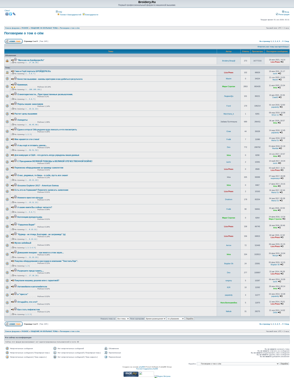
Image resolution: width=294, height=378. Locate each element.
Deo (228, 147)
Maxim (228, 79)
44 (30, 125)
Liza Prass (275, 62)
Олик (228, 131)
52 (36, 150)
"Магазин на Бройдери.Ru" (30, 60)
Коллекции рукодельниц (29, 217)
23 (36, 257)
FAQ (60, 12)
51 (33, 150)
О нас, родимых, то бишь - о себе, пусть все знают (42, 175)
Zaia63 (275, 97)
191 (38, 89)
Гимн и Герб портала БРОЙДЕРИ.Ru (32, 71)
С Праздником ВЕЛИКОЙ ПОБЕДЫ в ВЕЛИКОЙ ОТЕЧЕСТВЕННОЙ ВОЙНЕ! (54, 161)
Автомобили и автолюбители (32, 286)
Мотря (275, 255)
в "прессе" (22, 294)
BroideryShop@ (228, 61)
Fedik (228, 139)
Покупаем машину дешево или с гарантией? (36, 280)
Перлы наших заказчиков (30, 104)
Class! (7, 11)
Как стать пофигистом (28, 309)
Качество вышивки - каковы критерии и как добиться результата (50, 79)
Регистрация (283, 14)
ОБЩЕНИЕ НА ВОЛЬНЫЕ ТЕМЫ (44, 28)
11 (33, 109)
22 (36, 180)
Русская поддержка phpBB (147, 369)
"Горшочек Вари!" (26, 225)
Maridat (275, 148)
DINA (275, 312)
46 (36, 125)
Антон (228, 245)
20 (30, 180)
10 (30, 109)
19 (36, 62)
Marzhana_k (229, 114)
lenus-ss (275, 115)
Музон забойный (22, 243)
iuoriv (275, 73)
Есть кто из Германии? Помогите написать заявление (41, 190)
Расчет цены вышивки (25, 114)
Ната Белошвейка (228, 303)
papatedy (275, 107)
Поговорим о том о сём (69, 28)
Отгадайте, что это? (27, 302)
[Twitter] (10, 14)
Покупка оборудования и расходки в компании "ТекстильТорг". (46, 261)
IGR (228, 287)
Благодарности (91, 15)
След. (286, 41)
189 (30, 89)
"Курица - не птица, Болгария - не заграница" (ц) (41, 234)
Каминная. (22, 85)
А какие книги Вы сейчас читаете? (34, 207)
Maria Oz (275, 140)
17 (30, 62)
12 (36, 109)
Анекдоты (22, 120)
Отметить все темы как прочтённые (273, 47)
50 (30, 150)
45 (33, 125)
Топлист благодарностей (70, 15)
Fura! (228, 106)
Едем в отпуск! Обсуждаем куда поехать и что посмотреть (47, 129)
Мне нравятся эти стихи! (26, 139)
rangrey (228, 281)
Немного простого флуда (30, 197)
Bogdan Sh (228, 263)
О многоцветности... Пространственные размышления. (45, 94)
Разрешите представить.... (30, 271)
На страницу (264, 41)
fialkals (229, 311)
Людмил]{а (228, 96)
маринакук (275, 178)
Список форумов (12, 28)
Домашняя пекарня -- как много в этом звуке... (40, 252)
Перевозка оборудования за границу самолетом (38, 168)
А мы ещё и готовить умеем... (32, 145)
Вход (286, 12)
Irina (275, 88)
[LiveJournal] (14, 14)
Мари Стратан (228, 86)
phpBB (141, 367)
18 (33, 62)
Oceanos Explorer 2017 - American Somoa (38, 185)
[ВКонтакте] (7, 14)
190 (34, 89)
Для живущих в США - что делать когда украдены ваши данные (46, 155)
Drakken (228, 199)
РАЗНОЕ (25, 28)
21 (33, 180)
